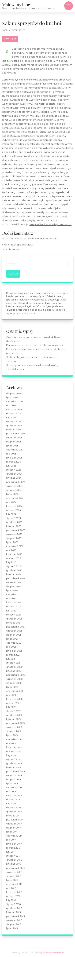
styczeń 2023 (13, 566)
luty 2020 (11, 707)
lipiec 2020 (12, 687)
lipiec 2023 (12, 542)
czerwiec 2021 (14, 642)
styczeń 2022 (13, 614)
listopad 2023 (13, 526)
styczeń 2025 (13, 469)
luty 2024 (11, 514)
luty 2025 (11, 465)
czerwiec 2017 (14, 835)
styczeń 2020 (13, 711)
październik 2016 (15, 868)
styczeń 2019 (13, 759)
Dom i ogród (10, 39)
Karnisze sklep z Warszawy (18, 244)
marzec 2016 (13, 896)
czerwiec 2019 (14, 739)
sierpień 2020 (14, 683)
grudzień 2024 (14, 473)
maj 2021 (11, 647)
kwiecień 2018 (14, 795)
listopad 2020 (13, 671)
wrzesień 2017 (14, 823)
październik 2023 (15, 530)
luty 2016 (11, 900)
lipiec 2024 (12, 494)
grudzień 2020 (14, 667)
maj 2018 (11, 791)
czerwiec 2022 (14, 594)
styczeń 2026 (13, 421)
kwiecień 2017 (14, 843)
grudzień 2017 (14, 811)
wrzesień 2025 (14, 437)
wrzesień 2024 (14, 486)
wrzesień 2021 (14, 630)
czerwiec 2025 (14, 449)
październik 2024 (15, 482)
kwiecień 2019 (14, 747)
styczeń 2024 (13, 518)
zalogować (19, 238)
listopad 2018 (13, 767)
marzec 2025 (13, 461)
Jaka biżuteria (10, 249)
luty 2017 (11, 851)
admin (7, 30)
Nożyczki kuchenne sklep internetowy (50, 224)
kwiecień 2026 (14, 409)
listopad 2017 (13, 815)
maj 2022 (11, 598)
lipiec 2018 (12, 783)
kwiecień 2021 (14, 651)
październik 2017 (15, 819)
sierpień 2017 (13, 827)
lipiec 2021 (12, 638)
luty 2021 (11, 659)
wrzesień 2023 (14, 534)
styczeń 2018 (13, 807)
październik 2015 (15, 916)
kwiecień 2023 (14, 554)
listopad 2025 (13, 429)
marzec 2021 (13, 655)
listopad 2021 (13, 622)
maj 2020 (11, 695)
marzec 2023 (13, 558)
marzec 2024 (13, 510)
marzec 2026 (13, 413)
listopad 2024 (13, 477)
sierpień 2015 (13, 924)
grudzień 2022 (14, 570)
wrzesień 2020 (14, 679)
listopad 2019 (13, 719)
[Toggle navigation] (68, 5)
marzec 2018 (13, 799)
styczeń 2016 (13, 904)
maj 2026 (11, 405)
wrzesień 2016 (14, 872)
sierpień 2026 (13, 393)
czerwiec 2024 (14, 498)
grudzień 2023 (14, 522)
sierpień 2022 (13, 586)
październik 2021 (15, 626)
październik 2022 (15, 578)
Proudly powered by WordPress (49, 952)
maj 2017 (11, 839)
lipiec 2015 (12, 928)
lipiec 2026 (12, 397)
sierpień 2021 (13, 634)
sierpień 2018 (13, 779)
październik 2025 (15, 433)
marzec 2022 (13, 606)
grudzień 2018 (14, 763)
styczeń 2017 (13, 856)
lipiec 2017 (12, 831)
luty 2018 (11, 803)
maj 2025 (11, 453)
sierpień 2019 (13, 731)
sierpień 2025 (13, 441)
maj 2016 (11, 888)
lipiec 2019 (12, 735)
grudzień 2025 (14, 425)
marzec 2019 (13, 751)
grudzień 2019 (14, 715)
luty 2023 (11, 562)
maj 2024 (11, 502)
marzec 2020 (13, 703)
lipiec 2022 (12, 590)
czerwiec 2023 (14, 546)
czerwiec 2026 (14, 401)
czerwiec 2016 (14, 884)
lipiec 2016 (12, 880)
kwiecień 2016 (14, 892)
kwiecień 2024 (14, 506)
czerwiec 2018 (14, 787)
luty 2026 (11, 417)
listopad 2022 (13, 574)
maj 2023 (11, 550)
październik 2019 (15, 723)
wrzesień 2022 (14, 582)
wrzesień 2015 (14, 920)
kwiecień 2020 (14, 699)
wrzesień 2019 (14, 727)
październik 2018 (15, 771)
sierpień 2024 (13, 490)
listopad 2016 (13, 864)
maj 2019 (11, 743)
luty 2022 (11, 610)
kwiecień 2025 (14, 457)
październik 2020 (15, 675)
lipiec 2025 (12, 445)
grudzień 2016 (14, 860)
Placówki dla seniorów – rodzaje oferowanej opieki (34, 345)
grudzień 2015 (14, 908)
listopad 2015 (13, 912)
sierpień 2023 (13, 538)
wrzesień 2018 (14, 775)
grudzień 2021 (14, 618)
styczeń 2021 (13, 663)
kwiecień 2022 (14, 602)
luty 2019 (11, 755)
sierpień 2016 (13, 876)
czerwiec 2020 (14, 691)
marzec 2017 (13, 847)
